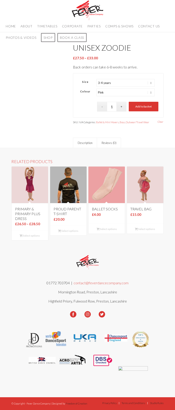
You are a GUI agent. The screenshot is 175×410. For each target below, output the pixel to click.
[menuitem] (10, 26)
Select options (31, 235)
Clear (160, 121)
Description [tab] (85, 143)
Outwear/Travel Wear (137, 122)
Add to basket (143, 106)
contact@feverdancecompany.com (101, 283)
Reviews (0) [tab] (109, 143)
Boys (122, 122)
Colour (85, 91)
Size (85, 81)
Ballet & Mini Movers (107, 122)
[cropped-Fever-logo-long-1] (88, 10)
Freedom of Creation (76, 403)
